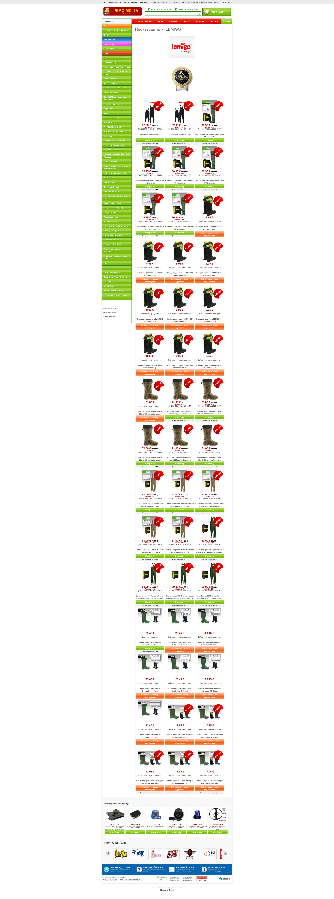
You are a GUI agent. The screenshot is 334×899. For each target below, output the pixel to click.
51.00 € (150, 495)
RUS (224, 2)
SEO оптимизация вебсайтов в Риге (167, 887)
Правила (214, 21)
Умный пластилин (111, 286)
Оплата (186, 21)
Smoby (106, 35)
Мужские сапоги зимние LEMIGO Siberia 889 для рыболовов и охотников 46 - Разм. (150, 460)
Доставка (173, 21)
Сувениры (108, 281)
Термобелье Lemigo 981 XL (150, 134)
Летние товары (110, 212)
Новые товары (144, 21)
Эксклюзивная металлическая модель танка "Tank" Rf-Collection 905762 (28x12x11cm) (114, 828)
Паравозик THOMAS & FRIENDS (116, 30)
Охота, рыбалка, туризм (113, 235)
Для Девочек (109, 44)
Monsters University (111, 118)
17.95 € (179, 725)
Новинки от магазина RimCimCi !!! (117, 226)
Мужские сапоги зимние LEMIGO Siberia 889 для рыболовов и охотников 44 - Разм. (179, 414)
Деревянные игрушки (112, 150)
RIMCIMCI (122, 11)
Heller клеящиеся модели (114, 104)
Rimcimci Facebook (160, 9)
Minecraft (107, 113)
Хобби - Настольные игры (114, 290)
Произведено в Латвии (112, 244)
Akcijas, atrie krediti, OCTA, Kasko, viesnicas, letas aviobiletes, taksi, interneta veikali (188, 879)
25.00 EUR (197, 824)
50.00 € (209, 541)
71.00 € (150, 402)
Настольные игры (111, 221)
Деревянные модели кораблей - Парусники (116, 155)
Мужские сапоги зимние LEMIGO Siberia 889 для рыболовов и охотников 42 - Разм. (179, 460)
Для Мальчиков (110, 39)
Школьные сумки (110, 62)
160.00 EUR (218, 824)
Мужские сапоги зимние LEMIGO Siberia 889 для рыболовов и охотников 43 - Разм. (150, 414)
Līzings (226, 21)
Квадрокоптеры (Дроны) (113, 208)
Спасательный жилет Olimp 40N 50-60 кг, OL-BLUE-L (197, 827)
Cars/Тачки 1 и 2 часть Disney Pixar (115, 72)
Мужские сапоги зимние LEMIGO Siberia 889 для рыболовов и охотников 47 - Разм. (209, 460)
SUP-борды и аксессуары (114, 131)
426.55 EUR (177, 824)
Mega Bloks (108, 108)
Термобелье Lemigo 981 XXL (180, 134)
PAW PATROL (109, 122)
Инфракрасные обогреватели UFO (115, 197)
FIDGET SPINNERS (111, 92)
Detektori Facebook (187, 9)
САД (106, 263)
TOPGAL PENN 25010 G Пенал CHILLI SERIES (135, 827)
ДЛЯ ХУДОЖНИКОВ (111, 191)
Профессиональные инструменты (112, 250)
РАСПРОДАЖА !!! (111, 48)
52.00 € (150, 126)
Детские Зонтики (110, 78)
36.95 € (209, 126)
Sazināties (114, 880)
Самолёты (108, 268)
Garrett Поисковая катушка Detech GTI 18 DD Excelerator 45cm (217, 828)
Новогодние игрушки (112, 230)
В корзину (150, 140)
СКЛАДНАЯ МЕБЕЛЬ (112, 272)
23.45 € (150, 633)
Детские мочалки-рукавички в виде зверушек (115, 167)
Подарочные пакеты (112, 240)
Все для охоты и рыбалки (114, 145)
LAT (230, 2)
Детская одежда (110, 161)
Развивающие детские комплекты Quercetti (117, 257)
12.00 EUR (135, 824)
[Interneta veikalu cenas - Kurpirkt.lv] (175, 879)
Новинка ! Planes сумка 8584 (156, 826)
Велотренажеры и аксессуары (116, 140)
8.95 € (209, 217)
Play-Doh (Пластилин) (112, 127)
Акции (106, 26)
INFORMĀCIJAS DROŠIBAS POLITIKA (130, 880)
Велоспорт (108, 136)
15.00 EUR (155, 824)
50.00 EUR (114, 824)
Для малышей (109, 182)
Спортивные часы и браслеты (115, 277)
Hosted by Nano (167, 890)
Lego (106, 53)
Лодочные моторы (111, 217)
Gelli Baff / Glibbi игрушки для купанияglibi (115, 98)
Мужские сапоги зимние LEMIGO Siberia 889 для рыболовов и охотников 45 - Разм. (209, 414)
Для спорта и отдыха (112, 187)
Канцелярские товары (112, 203)
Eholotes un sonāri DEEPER (114, 88)
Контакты (199, 21)
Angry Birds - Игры (111, 83)
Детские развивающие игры (115, 173)
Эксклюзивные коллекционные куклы (116, 296)
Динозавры (108, 178)
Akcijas (106, 880)
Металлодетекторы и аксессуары (117, 67)
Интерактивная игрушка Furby (115, 58)
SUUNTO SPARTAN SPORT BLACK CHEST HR (176, 827)
